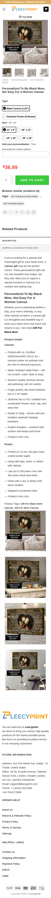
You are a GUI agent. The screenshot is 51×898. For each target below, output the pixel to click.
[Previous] (6, 42)
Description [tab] (9, 241)
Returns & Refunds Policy (16, 815)
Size (5, 122)
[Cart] (46, 9)
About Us (7, 809)
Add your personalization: (16, 144)
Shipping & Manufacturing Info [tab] (20, 248)
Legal (5, 875)
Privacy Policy (10, 821)
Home (5, 80)
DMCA (6, 869)
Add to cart (32, 180)
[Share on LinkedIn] (33, 212)
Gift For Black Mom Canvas (24, 196)
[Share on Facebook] (10, 212)
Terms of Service (11, 827)
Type (5, 101)
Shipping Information (14, 858)
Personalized (19, 80)
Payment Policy (11, 863)
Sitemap (6, 833)
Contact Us (8, 852)
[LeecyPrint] (24, 9)
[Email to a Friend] (22, 212)
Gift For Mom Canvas (14, 203)
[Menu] (4, 9)
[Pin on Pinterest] (28, 212)
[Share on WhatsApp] (5, 212)
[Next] (44, 42)
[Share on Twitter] (16, 212)
